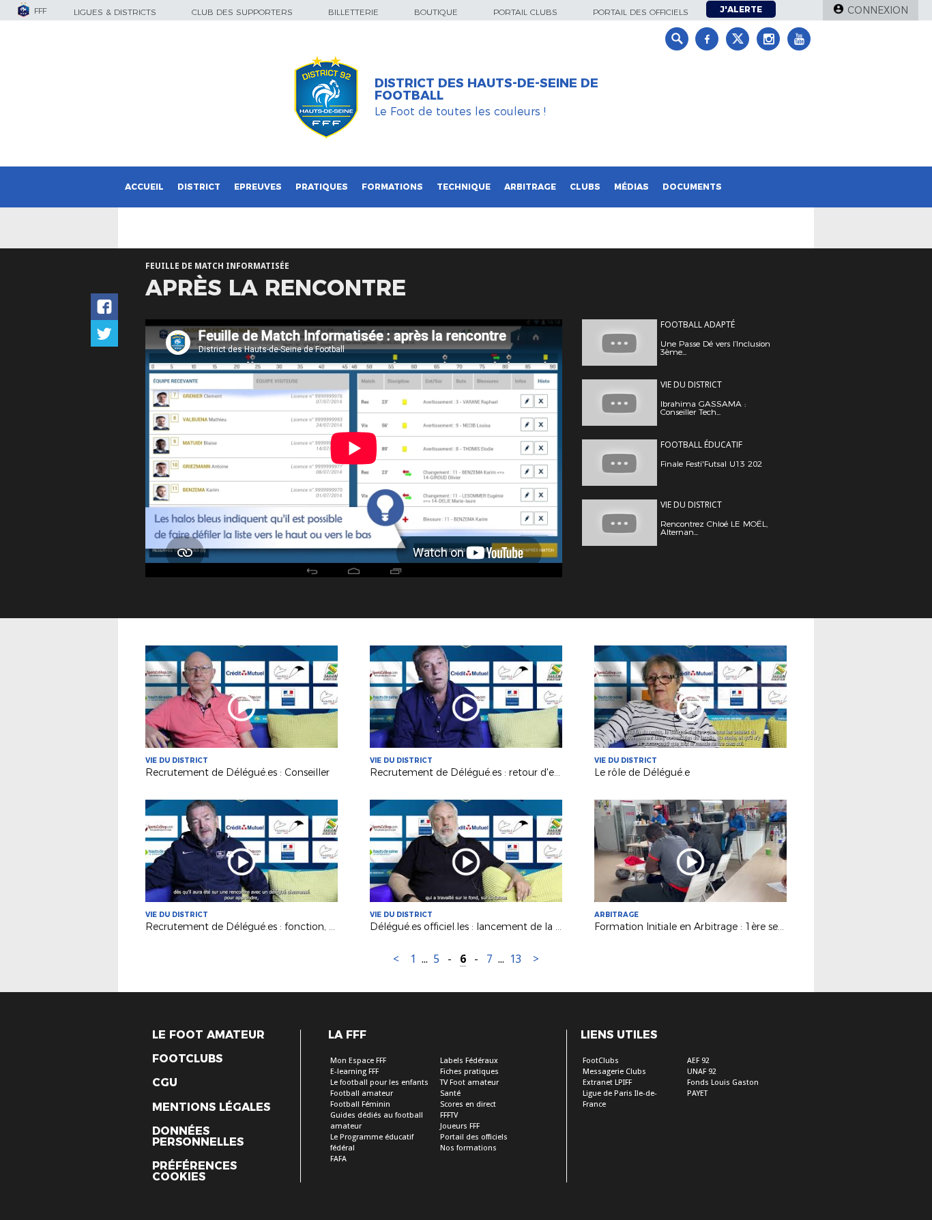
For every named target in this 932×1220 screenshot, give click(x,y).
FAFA (338, 1158)
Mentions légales (211, 1107)
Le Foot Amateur (208, 1035)
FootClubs (601, 1060)
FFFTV (449, 1115)
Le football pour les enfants (379, 1082)
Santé (450, 1093)
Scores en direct (468, 1104)
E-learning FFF (354, 1071)
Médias (631, 186)
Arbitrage (530, 186)
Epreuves (258, 186)
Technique (464, 186)
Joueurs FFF (460, 1126)
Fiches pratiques (469, 1071)
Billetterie (353, 12)
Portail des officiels (640, 12)
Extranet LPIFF (607, 1082)
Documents (692, 186)
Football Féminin (360, 1104)
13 (516, 959)
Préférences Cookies (194, 1171)
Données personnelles (198, 1137)
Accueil (144, 186)
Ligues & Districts (115, 12)
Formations (392, 186)
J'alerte (741, 9)
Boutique (436, 12)
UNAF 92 (701, 1071)
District (198, 186)
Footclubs (187, 1059)
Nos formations (468, 1148)
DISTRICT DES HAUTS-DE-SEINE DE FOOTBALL (486, 89)
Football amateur (361, 1093)
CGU (164, 1082)
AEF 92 (698, 1060)
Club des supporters (242, 12)
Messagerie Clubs (614, 1071)
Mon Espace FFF (358, 1060)
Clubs (585, 186)
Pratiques (321, 186)
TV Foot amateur (469, 1082)
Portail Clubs (525, 12)
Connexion (877, 10)
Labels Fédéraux (469, 1060)
